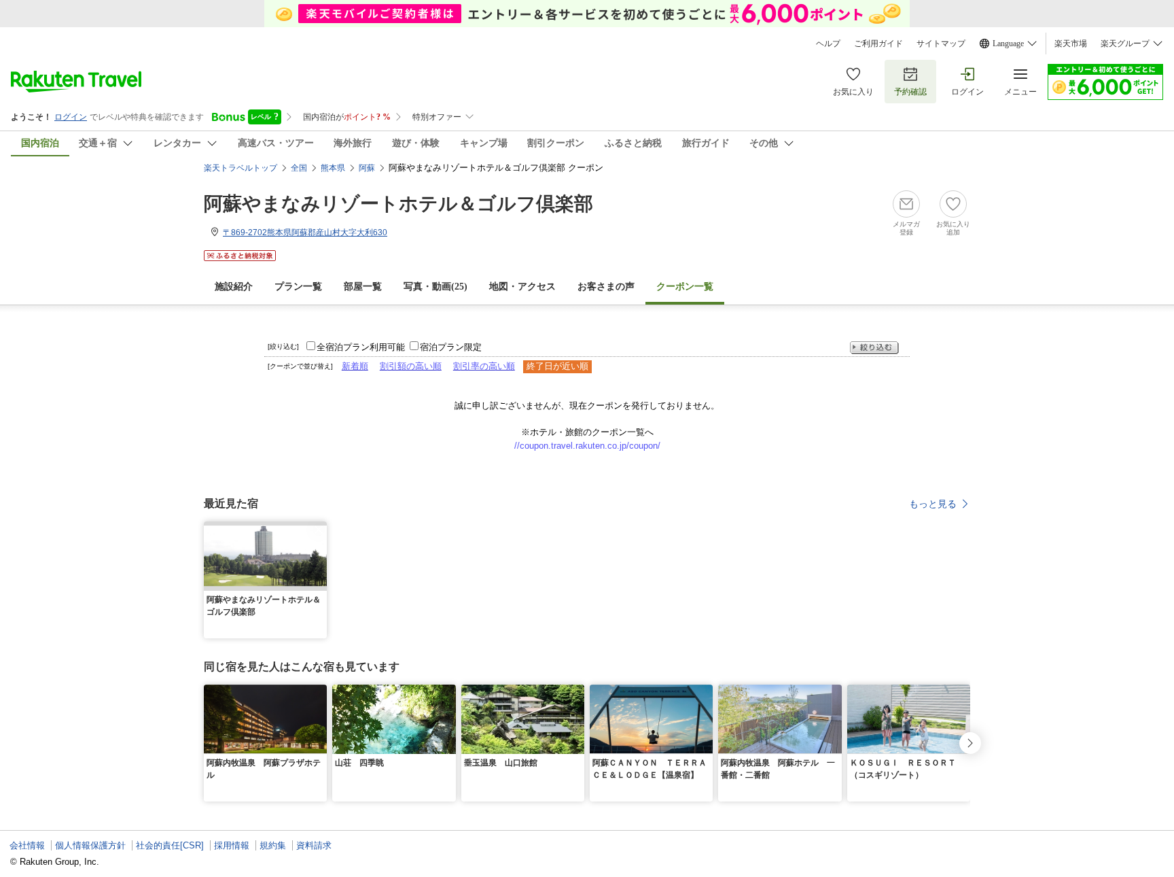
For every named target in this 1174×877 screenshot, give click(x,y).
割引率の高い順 (484, 366)
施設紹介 (234, 286)
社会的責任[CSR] (170, 845)
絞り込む (874, 347)
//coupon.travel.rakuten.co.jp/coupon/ (587, 446)
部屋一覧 (363, 286)
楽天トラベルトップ (240, 168)
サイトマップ (941, 43)
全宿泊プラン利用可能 (361, 347)
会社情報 (27, 845)
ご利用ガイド (878, 43)
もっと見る (933, 503)
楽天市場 (1070, 43)
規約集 (273, 845)
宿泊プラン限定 (451, 347)
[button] (318, 529)
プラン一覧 (298, 286)
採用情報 (231, 845)
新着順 (355, 366)
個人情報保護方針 (90, 845)
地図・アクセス (522, 286)
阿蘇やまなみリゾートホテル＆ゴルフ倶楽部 (398, 203)
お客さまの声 (606, 286)
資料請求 (314, 845)
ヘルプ (828, 43)
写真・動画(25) (435, 286)
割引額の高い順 (411, 366)
